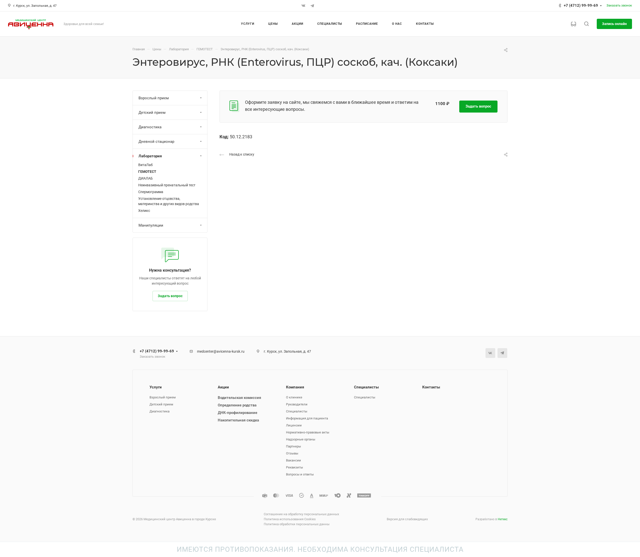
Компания (295, 387)
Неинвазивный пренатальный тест (167, 185)
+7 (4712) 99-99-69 (581, 5)
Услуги (156, 387)
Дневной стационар (156, 141)
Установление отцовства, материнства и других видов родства (168, 201)
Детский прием (152, 112)
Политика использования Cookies (290, 519)
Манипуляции (150, 225)
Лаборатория (150, 156)
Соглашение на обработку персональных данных (301, 514)
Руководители (297, 404)
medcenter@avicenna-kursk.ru (220, 351)
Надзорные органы (300, 439)
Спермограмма (150, 192)
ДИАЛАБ (145, 178)
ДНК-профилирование (237, 412)
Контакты (431, 387)
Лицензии (294, 425)
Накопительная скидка (238, 420)
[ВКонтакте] (303, 5)
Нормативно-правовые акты (307, 432)
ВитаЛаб (145, 165)
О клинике (294, 397)
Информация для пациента (307, 418)
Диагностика (150, 127)
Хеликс (144, 211)
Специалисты (296, 411)
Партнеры (293, 446)
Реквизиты (294, 467)
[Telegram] (312, 5)
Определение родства (237, 405)
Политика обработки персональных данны (297, 524)
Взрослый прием (153, 98)
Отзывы (292, 453)
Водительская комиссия (239, 397)
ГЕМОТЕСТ (147, 172)
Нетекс (503, 519)
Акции (223, 387)
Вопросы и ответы (300, 474)
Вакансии (293, 460)
